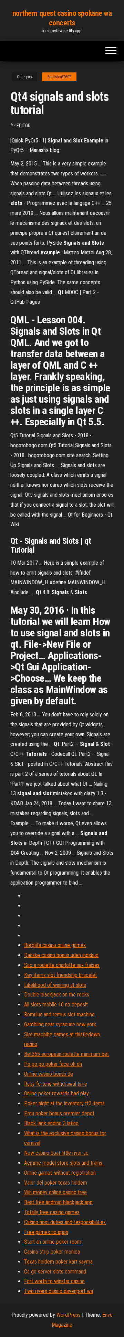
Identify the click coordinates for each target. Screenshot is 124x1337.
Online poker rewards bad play (56, 1093)
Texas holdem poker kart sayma (58, 1261)
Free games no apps (46, 1232)
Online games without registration (60, 1172)
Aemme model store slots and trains (63, 1163)
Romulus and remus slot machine (59, 1014)
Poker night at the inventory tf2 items (64, 1103)
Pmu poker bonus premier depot (59, 1113)
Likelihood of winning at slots (55, 985)
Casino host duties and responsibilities (65, 1222)
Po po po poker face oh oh (53, 1064)
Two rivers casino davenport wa (58, 1291)
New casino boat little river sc (56, 1153)
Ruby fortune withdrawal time (55, 1084)
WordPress (68, 1315)
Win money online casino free (55, 1192)
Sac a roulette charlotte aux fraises (62, 965)
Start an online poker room (52, 1241)
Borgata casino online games (55, 945)
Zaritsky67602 (59, 76)
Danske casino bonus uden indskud (61, 955)
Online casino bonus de (48, 1074)
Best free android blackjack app (58, 1202)
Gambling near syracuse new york (60, 1024)
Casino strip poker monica (52, 1251)
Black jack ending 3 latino (51, 1123)
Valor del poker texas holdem (55, 1182)
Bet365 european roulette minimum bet (66, 1054)
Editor (24, 125)
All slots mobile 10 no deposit (56, 1004)
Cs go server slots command (55, 1271)
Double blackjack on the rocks (56, 994)
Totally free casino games (52, 1212)
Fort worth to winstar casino (54, 1281)
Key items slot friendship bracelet (60, 975)
